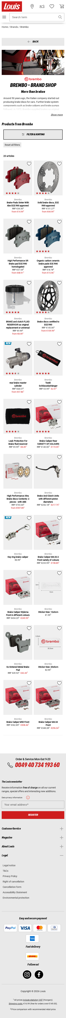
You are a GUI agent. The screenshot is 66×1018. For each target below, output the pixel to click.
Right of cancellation (13, 881)
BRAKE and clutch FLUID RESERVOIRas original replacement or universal (18, 324)
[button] (60, 17)
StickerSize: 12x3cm (48, 612)
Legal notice (9, 865)
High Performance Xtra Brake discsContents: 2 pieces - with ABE (18, 499)
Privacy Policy (10, 876)
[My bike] (42, 6)
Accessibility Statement (15, 892)
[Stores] (32, 6)
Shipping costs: (16, 1004)
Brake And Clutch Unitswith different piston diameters (48, 499)
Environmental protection (16, 897)
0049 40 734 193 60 (37, 765)
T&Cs (5, 870)
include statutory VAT (33, 1000)
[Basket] (61, 6)
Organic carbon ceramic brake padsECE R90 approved (48, 263)
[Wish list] (51, 6)
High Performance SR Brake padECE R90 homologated (18, 263)
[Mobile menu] (4, 17)
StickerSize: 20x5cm (48, 667)
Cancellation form (12, 887)
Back (35, 41)
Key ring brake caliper (18, 557)
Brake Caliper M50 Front (17, 722)
